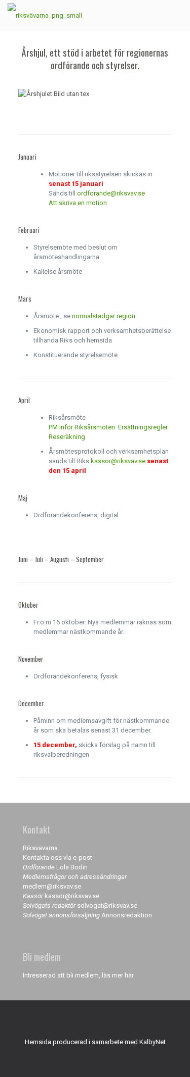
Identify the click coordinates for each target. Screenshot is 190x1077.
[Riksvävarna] (45, 15)
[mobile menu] (176, 15)
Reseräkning (67, 436)
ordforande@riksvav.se (111, 193)
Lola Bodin (72, 867)
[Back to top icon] (95, 1021)
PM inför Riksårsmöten (82, 427)
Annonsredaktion (126, 915)
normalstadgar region (103, 316)
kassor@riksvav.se (118, 461)
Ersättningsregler (143, 427)
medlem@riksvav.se (52, 886)
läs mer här (118, 975)
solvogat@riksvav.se (107, 905)
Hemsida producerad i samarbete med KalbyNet (95, 1042)
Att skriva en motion (78, 203)
